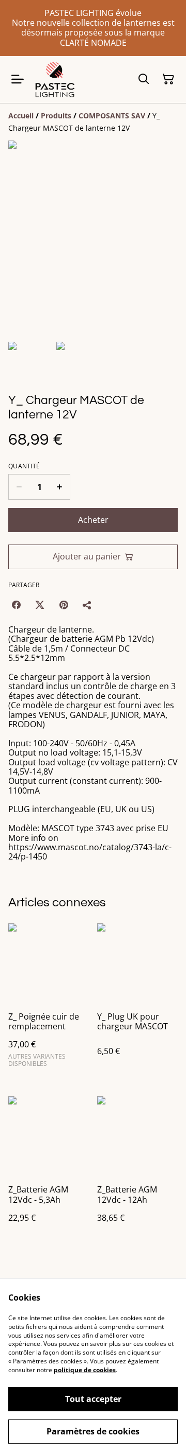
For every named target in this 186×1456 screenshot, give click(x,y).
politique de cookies (85, 1369)
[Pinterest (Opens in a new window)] (63, 604)
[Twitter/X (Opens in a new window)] (40, 604)
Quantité (24, 466)
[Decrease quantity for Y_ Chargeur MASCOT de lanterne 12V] (18, 487)
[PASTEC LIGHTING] (54, 79)
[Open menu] (17, 79)
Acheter (93, 519)
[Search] (143, 79)
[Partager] (87, 604)
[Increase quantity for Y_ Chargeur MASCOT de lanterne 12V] (59, 487)
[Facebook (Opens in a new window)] (16, 604)
